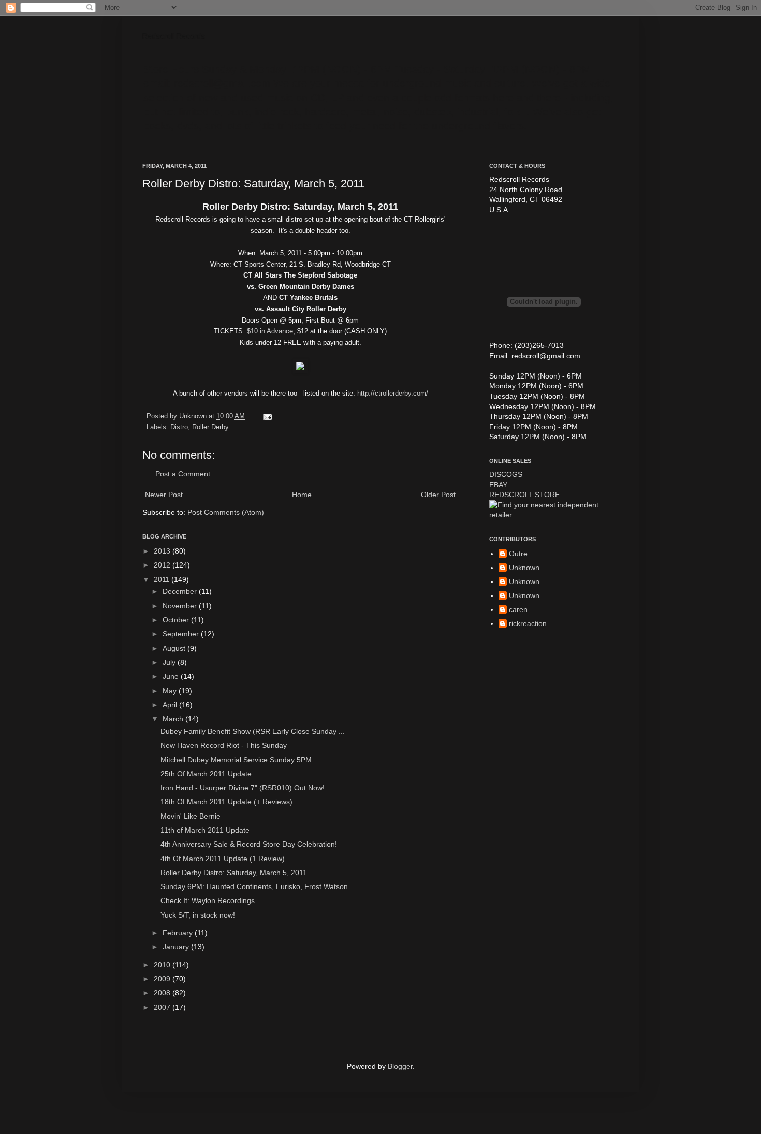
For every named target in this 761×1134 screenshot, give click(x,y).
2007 (163, 1007)
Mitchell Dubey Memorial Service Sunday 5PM (236, 759)
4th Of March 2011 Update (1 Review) (222, 858)
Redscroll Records (174, 36)
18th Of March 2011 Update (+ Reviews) (226, 801)
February (179, 932)
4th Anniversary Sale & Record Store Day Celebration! (248, 844)
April (171, 705)
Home (302, 494)
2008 (163, 992)
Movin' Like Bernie (190, 816)
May (171, 691)
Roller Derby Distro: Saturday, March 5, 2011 (233, 872)
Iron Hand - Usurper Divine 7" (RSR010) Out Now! (242, 787)
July (170, 662)
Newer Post (164, 494)
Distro (179, 427)
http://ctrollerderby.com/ (392, 393)
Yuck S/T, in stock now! (197, 915)
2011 (162, 579)
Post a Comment (182, 474)
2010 (163, 965)
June (172, 676)
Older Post (438, 494)
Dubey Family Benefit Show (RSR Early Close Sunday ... (252, 731)
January (177, 946)
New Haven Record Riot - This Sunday (223, 745)
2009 (163, 979)
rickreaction (528, 623)
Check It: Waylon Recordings (207, 900)
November (181, 606)
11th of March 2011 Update (205, 830)
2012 (163, 565)
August (175, 648)
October (177, 620)
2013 (163, 551)
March (174, 719)
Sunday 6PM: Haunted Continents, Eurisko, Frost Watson (254, 886)
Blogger (400, 1066)
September (182, 634)
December (181, 591)
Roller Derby (210, 427)
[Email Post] (266, 416)
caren (518, 609)
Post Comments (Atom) (225, 512)
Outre (518, 553)
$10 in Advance (270, 331)
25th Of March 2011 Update (206, 773)
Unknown (524, 567)
